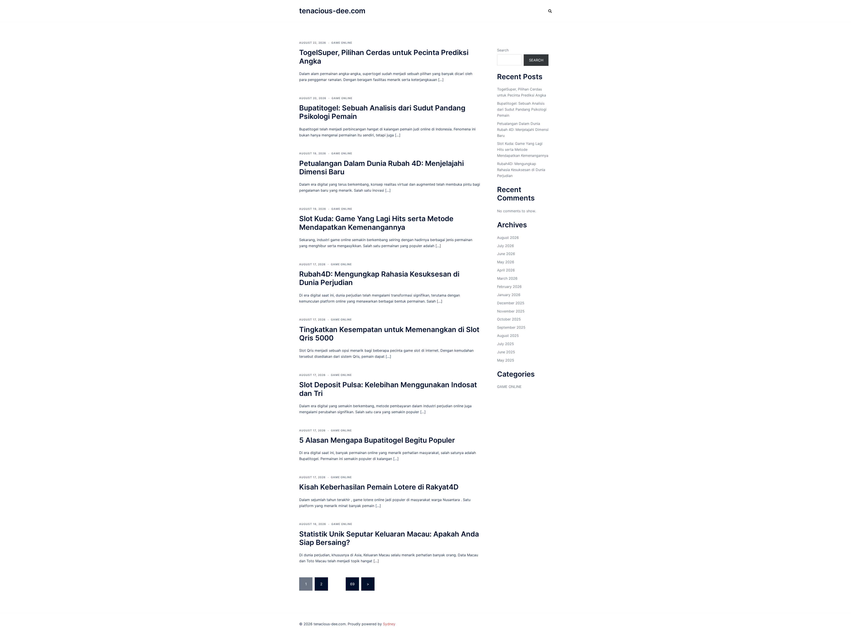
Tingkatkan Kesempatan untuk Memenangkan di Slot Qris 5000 (389, 333)
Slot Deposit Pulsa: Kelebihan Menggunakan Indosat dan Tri (388, 388)
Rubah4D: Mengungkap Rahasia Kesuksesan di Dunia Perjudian (379, 278)
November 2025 (511, 311)
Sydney (389, 624)
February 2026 (509, 286)
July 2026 (505, 246)
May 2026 (505, 262)
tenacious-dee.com (332, 10)
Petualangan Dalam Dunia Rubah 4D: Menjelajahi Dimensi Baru (381, 167)
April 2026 (506, 270)
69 (352, 584)
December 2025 (510, 303)
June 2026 (506, 254)
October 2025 (509, 319)
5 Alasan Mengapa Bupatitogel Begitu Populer (377, 440)
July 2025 (505, 344)
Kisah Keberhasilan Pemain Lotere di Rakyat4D (379, 487)
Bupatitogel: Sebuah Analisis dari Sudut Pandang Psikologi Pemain (382, 112)
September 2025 (511, 327)
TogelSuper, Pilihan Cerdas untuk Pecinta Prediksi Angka (383, 56)
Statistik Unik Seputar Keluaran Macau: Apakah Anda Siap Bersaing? (389, 538)
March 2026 (507, 278)
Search (503, 50)
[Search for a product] (550, 11)
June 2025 (506, 352)
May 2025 (505, 360)
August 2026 (508, 237)
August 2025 (508, 335)
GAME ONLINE (341, 42)
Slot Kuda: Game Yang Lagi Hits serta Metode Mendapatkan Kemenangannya (376, 222)
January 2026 (508, 295)
